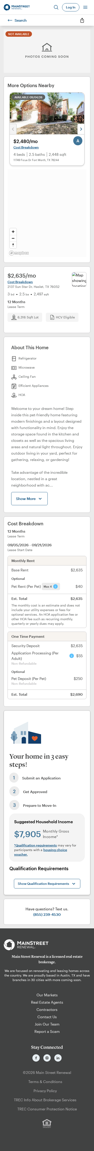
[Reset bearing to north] (13, 245)
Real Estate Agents (47, 1002)
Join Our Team (47, 1024)
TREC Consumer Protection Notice (47, 1109)
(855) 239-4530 (47, 914)
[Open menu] (85, 7)
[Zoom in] (13, 231)
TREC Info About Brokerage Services (45, 1100)
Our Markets (47, 995)
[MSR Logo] (47, 944)
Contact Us (47, 1017)
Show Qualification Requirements (43, 883)
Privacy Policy (45, 1091)
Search (21, 20)
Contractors (47, 1009)
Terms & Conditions (45, 1081)
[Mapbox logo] (19, 253)
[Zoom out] (13, 238)
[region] (47, 213)
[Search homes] (56, 7)
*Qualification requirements (35, 845)
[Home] (17, 7)
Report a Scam (47, 1031)
